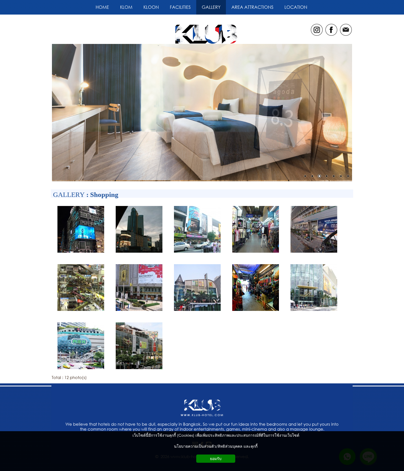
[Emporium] (139, 311)
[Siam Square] (197, 253)
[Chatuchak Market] (256, 311)
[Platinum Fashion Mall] (314, 253)
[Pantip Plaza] (81, 311)
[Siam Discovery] (81, 253)
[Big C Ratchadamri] (197, 311)
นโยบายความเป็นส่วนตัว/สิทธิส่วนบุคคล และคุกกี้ (216, 446)
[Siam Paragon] (314, 311)
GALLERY (69, 194)
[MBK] (81, 369)
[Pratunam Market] (256, 253)
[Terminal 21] (139, 253)
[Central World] (139, 369)
